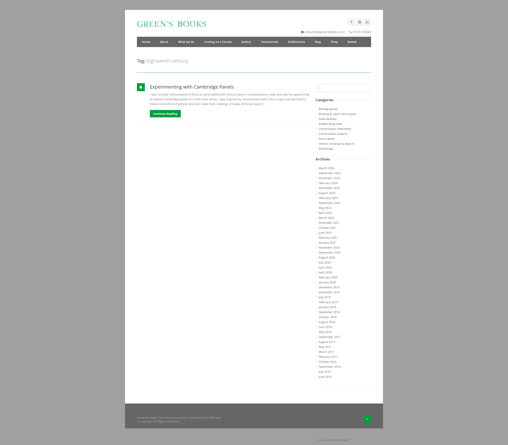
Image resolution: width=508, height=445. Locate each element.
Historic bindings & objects (336, 144)
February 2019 (328, 302)
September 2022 (330, 203)
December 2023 (329, 188)
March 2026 (326, 168)
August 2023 (327, 193)
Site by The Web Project (333, 440)
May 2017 (325, 347)
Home (146, 42)
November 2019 (329, 292)
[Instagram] (359, 22)
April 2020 (325, 272)
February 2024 (328, 183)
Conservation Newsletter (335, 129)
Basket (352, 42)
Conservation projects (333, 134)
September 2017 (330, 337)
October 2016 (328, 362)
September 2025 (330, 173)
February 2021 (328, 237)
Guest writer (327, 139)
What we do (186, 42)
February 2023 (328, 198)
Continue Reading (165, 114)
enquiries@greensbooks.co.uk (325, 32)
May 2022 (325, 208)
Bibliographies (328, 109)
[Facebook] (351, 22)
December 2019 (329, 287)
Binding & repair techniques (337, 114)
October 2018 (328, 317)
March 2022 (326, 218)
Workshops (326, 149)
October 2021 (328, 228)
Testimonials (269, 42)
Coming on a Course (218, 42)
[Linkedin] (367, 22)
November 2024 (329, 178)
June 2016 (325, 376)
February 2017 (328, 357)
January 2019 (327, 307)
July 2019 (325, 297)
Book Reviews (328, 119)
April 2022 (325, 213)
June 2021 (325, 233)
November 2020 (329, 247)
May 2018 (325, 332)
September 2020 (330, 252)
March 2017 (326, 352)
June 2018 (325, 327)
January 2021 (327, 242)
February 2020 (328, 277)
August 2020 (327, 257)
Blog (318, 42)
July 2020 (325, 262)
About (164, 42)
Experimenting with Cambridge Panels (192, 86)
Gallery (246, 42)
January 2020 (327, 282)
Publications (296, 42)
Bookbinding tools (331, 124)
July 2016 (325, 372)
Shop (334, 42)
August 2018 (327, 322)
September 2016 (330, 367)
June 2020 (325, 267)
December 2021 (329, 223)
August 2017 (327, 342)
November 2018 (329, 312)
